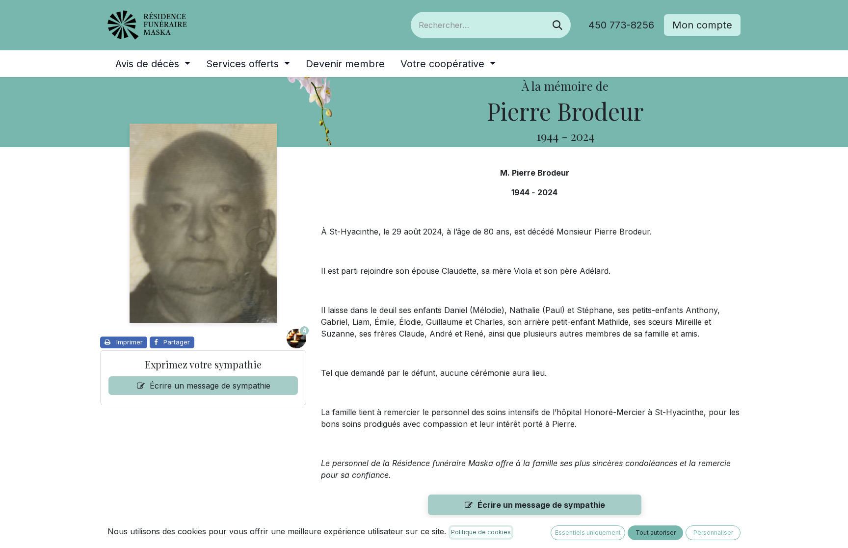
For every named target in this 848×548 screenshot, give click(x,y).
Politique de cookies (481, 532)
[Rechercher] (557, 25)
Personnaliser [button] (713, 532)
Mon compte (702, 25)
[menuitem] (152, 63)
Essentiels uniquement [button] (588, 532)
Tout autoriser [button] (656, 532)
